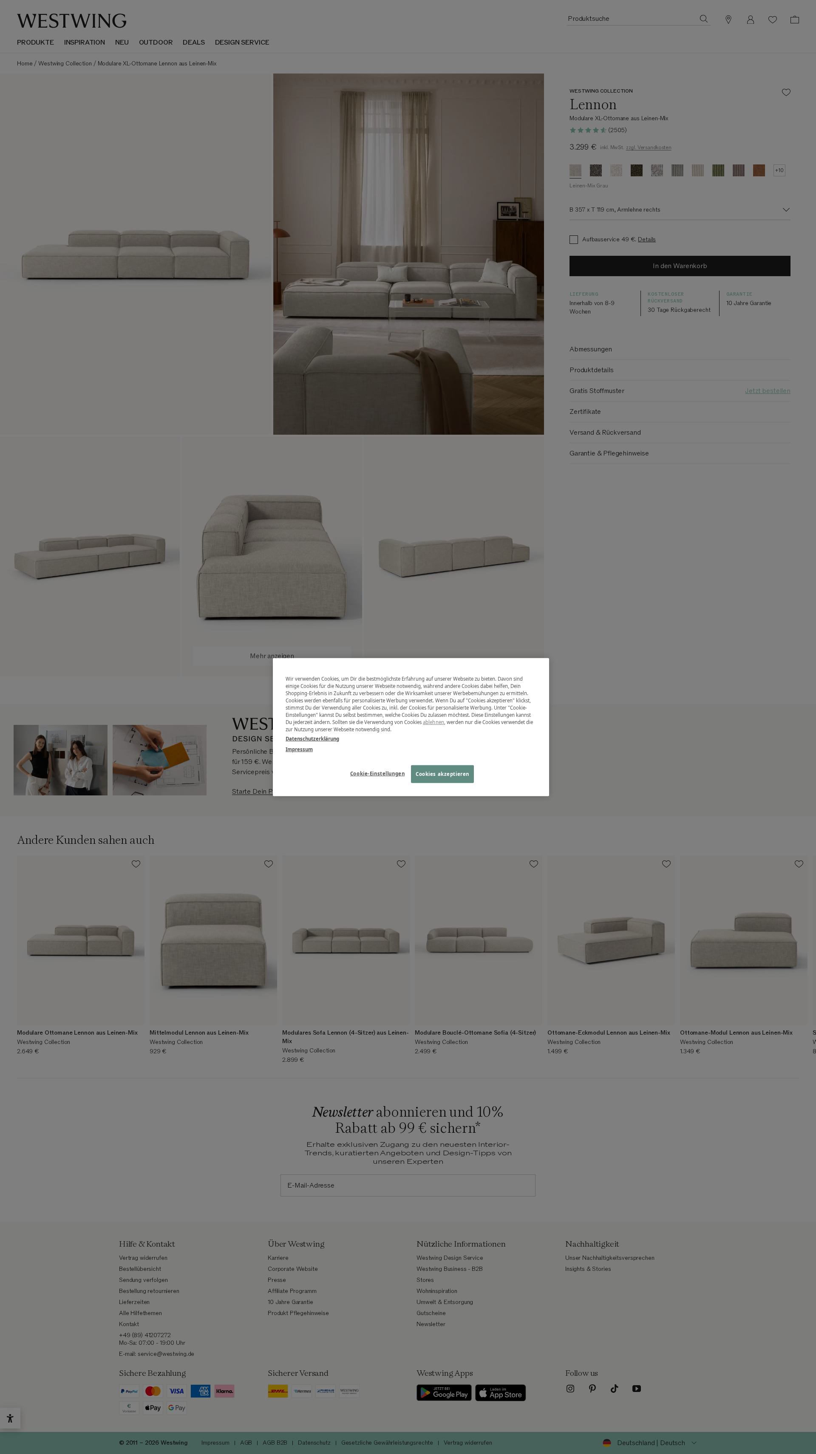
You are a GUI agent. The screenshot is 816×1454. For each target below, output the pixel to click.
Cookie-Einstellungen (377, 773)
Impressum (299, 749)
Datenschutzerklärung (312, 738)
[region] (411, 727)
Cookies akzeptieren (442, 773)
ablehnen (433, 722)
